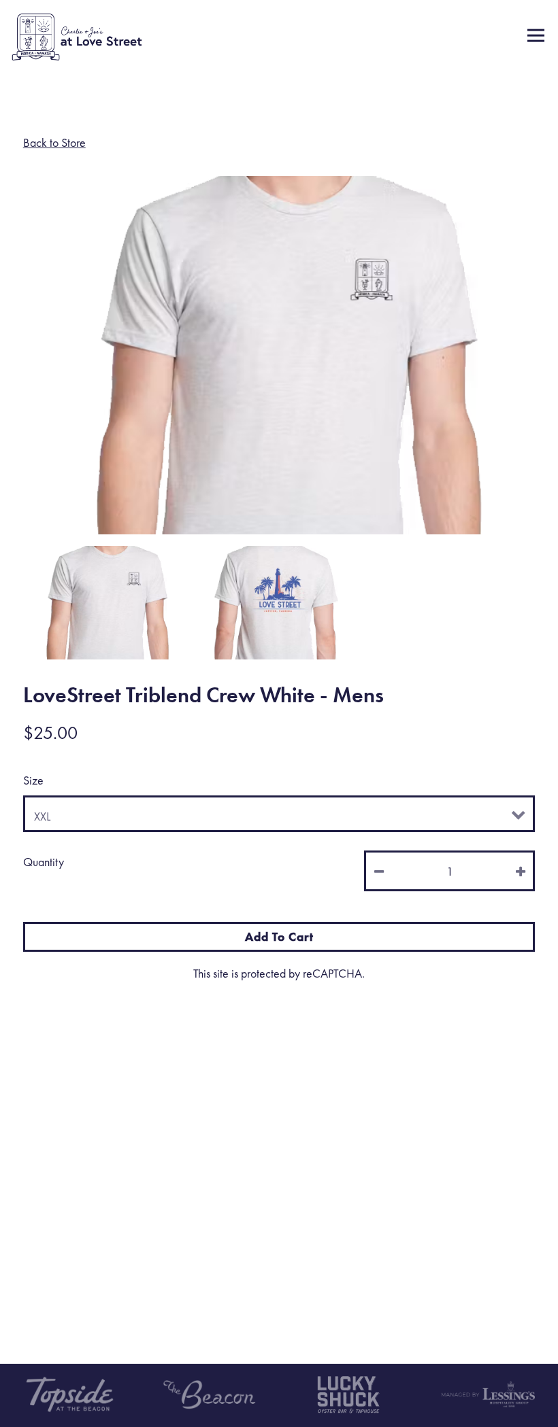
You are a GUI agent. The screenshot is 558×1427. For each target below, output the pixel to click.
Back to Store (54, 142)
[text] (349, 1394)
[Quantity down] (379, 871)
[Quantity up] (519, 871)
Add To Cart (279, 936)
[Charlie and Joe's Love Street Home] (77, 35)
